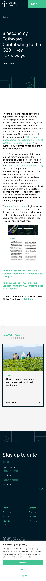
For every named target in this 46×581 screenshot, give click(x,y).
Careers (32, 512)
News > (5, 17)
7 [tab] (19, 338)
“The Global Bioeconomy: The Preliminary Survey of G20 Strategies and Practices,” (22, 140)
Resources (7, 516)
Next (27, 338)
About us (6, 508)
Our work (6, 512)
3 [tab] (11, 338)
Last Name (7, 484)
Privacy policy (35, 521)
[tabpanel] (23, 375)
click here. (28, 299)
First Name (7, 475)
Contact (32, 508)
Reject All (23, 576)
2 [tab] (9, 338)
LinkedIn (32, 516)
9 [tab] (23, 338)
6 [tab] (17, 338)
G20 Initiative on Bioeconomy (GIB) (24, 165)
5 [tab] (15, 338)
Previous (3, 338)
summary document (17, 206)
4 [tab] (13, 338)
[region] (23, 561)
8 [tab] (21, 338)
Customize (23, 569)
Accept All (23, 563)
